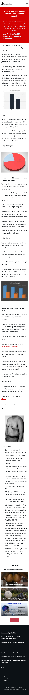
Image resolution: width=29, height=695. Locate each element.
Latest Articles (5, 681)
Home (3, 673)
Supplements (4, 679)
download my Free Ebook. (10, 347)
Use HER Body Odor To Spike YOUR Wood (14, 609)
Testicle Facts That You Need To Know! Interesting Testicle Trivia (14, 594)
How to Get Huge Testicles (14, 579)
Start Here (4, 675)
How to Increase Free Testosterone (11, 653)
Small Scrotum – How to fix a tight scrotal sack (14, 656)
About (3, 677)
